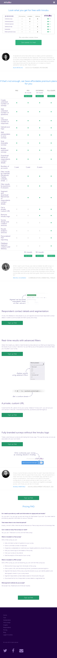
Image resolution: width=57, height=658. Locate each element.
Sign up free (28, 96)
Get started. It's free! (28, 42)
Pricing (5, 630)
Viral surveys (6, 622)
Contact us (51, 96)
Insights (5, 625)
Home (5, 615)
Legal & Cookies (8, 635)
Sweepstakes (7, 620)
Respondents (7, 627)
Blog (4, 632)
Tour (4, 617)
